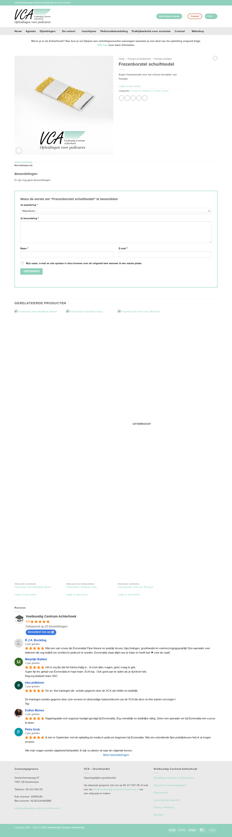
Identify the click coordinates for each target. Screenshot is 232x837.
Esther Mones (34, 710)
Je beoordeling (29, 218)
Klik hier (103, 45)
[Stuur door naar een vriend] (133, 98)
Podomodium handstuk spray (81, 587)
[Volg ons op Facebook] (213, 3)
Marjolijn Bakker (36, 659)
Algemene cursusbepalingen (170, 785)
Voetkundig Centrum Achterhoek (51, 616)
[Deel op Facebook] (121, 98)
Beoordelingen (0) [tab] (23, 165)
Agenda (31, 31)
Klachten (158, 814)
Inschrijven (89, 31)
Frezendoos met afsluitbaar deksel (32, 587)
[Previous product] (215, 58)
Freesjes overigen (163, 59)
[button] (211, 16)
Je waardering (29, 205)
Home (18, 31)
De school (68, 31)
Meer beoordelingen (116, 755)
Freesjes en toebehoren (139, 59)
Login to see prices (129, 86)
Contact (180, 31)
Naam (24, 248)
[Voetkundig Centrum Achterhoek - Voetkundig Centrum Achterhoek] (32, 16)
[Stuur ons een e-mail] (216, 3)
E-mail (123, 248)
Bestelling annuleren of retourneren (174, 777)
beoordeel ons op (39, 631)
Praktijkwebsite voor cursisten (151, 31)
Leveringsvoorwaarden (167, 800)
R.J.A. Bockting (35, 640)
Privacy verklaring (164, 807)
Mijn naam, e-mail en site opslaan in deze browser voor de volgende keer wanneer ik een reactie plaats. (84, 263)
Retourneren (161, 792)
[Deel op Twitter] (127, 98)
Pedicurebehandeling (114, 31)
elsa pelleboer (34, 682)
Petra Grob (32, 729)
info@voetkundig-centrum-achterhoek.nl (35, 2)
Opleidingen (47, 31)
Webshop (198, 31)
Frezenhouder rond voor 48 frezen (135, 587)
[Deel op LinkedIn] (144, 98)
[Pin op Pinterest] (139, 98)
